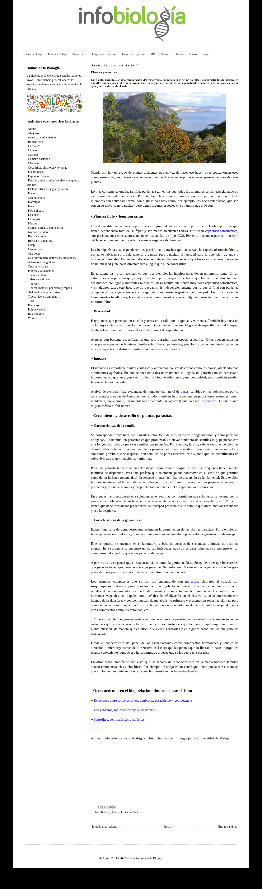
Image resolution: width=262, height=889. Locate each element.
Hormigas (34, 202)
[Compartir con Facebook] (111, 807)
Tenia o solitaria (37, 275)
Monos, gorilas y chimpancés (45, 227)
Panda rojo (34, 305)
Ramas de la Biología (43, 68)
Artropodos (166, 54)
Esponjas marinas (38, 176)
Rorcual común (37, 236)
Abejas (32, 128)
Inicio (167, 826)
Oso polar (34, 253)
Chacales (33, 163)
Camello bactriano (39, 159)
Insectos (193, 54)
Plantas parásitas (130, 812)
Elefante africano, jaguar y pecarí (48, 189)
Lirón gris (34, 219)
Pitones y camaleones (41, 270)
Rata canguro (36, 313)
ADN (153, 54)
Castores (33, 154)
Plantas (115, 812)
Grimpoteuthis (36, 197)
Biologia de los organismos (133, 54)
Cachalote (34, 146)
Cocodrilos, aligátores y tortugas (47, 167)
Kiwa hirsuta (36, 210)
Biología (105, 812)
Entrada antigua (227, 826)
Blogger (158, 858)
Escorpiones (35, 171)
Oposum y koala (38, 266)
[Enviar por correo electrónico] (100, 807)
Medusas (33, 223)
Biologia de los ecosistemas (103, 54)
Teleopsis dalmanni (39, 279)
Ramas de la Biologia (57, 54)
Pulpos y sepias (37, 309)
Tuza (31, 300)
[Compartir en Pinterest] (114, 807)
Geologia (206, 54)
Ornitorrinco (35, 249)
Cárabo (32, 150)
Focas (31, 193)
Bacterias (180, 54)
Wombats (33, 318)
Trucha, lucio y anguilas (42, 296)
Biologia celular (79, 54)
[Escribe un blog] (103, 807)
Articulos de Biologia (32, 54)
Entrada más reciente (104, 826)
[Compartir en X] (107, 807)
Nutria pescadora (38, 232)
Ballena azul (35, 141)
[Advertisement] (164, 772)
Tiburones (34, 283)
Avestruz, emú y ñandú (42, 137)
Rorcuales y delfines (40, 240)
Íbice (31, 206)
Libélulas (33, 214)
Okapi (31, 245)
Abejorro (33, 133)
